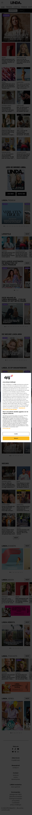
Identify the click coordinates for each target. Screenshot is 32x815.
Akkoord (16, 438)
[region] (16, 407)
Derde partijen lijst (6, 428)
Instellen (16, 433)
